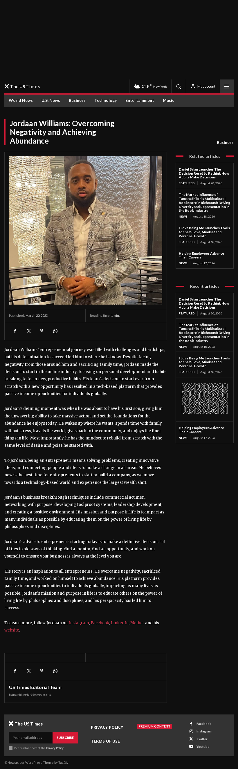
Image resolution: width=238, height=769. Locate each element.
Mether (137, 622)
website (11, 630)
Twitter (202, 739)
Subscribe (65, 737)
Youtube (202, 746)
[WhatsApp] (55, 331)
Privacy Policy (54, 748)
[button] (178, 86)
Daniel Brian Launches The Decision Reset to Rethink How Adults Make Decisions (204, 173)
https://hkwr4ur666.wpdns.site (30, 694)
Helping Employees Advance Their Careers (201, 430)
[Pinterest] (41, 671)
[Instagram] (191, 731)
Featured (187, 183)
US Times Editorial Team (35, 687)
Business (225, 142)
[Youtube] (191, 746)
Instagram (78, 622)
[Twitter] (28, 671)
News (183, 216)
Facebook (100, 622)
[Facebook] (15, 671)
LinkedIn (120, 622)
